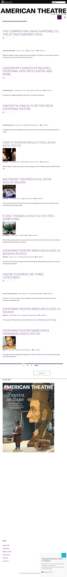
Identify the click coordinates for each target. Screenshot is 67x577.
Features (5, 50)
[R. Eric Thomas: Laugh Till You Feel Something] (9, 228)
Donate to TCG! (48, 572)
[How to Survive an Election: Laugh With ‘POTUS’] (9, 154)
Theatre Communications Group (30, 573)
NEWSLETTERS (7, 551)
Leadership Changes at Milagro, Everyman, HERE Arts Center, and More (27, 71)
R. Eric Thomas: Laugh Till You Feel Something (28, 217)
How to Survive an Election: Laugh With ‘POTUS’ (29, 144)
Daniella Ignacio (28, 198)
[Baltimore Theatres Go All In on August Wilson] (9, 191)
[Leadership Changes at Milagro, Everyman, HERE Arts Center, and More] (9, 83)
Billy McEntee (32, 50)
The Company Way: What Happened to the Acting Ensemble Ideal (30, 32)
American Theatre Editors (35, 90)
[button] (3, 2)
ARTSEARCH (6, 555)
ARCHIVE (5, 558)
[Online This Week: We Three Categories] (9, 286)
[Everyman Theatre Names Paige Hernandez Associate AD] (9, 342)
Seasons (5, 257)
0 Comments (41, 50)
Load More (41, 373)
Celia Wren (25, 235)
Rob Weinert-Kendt (38, 293)
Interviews (6, 235)
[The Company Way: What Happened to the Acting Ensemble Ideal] (9, 43)
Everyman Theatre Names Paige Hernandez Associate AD (26, 332)
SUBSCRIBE (6, 548)
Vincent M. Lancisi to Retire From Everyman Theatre (28, 107)
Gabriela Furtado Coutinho (31, 162)
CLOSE (63, 555)
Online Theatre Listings (10, 293)
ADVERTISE (6, 545)
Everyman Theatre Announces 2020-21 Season (31, 310)
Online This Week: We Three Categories (23, 275)
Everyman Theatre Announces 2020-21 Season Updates (31, 252)
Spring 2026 (12, 50)
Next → (37, 365)
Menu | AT (9, 2)
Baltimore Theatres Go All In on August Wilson (27, 180)
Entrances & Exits (8, 90)
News (4, 350)
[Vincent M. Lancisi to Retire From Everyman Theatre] (9, 117)
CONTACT (6, 561)
